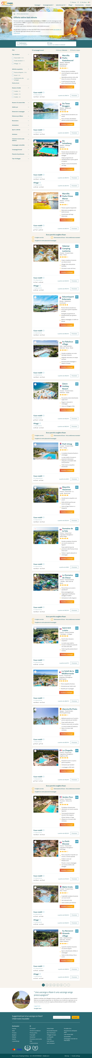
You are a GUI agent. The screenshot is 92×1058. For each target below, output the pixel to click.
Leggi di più (17, 33)
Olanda (14, 1037)
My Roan (84, 2)
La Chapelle (50, 1037)
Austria (14, 1039)
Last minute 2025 (68, 1034)
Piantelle (49, 1039)
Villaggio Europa (51, 1035)
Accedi (75, 1017)
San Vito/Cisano (51, 1032)
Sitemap (67, 1055)
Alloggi (70, 5)
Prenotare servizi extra (36, 1039)
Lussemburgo (15, 1041)
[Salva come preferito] (35, 56)
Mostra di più (15, 83)
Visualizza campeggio (67, 87)
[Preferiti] (78, 2)
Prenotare (74, 95)
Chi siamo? (33, 1028)
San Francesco (51, 1043)
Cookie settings (76, 1055)
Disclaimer (32, 1037)
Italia (13, 1030)
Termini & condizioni (35, 1030)
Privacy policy (33, 1032)
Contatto (88, 5)
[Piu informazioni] (43, 92)
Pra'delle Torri (67, 1028)
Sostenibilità (67, 1036)
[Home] (14, 14)
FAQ (31, 1041)
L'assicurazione (34, 1043)
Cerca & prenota (79, 5)
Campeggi (37, 5)
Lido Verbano (50, 1041)
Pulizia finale (50, 1028)
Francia (14, 1028)
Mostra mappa (76, 50)
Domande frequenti (52, 1030)
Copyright (32, 1035)
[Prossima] (64, 985)
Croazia (14, 1032)
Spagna (14, 1035)
